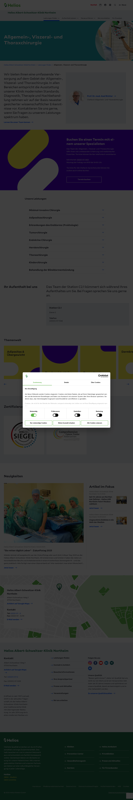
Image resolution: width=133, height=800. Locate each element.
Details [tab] (66, 382)
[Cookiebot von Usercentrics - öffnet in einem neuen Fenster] (99, 376)
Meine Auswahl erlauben (66, 423)
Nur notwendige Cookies (38, 423)
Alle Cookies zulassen (94, 423)
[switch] (55, 415)
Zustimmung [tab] (37, 382)
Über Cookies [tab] (95, 382)
